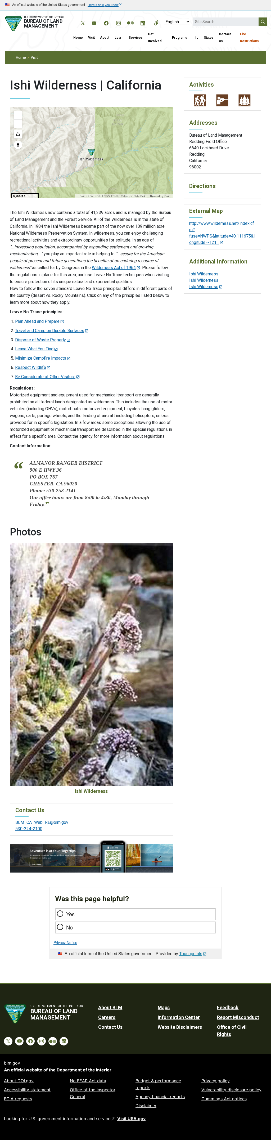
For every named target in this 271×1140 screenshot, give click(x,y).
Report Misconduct (238, 1017)
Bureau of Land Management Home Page (35, 23)
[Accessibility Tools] (156, 22)
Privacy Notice (65, 942)
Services (136, 37)
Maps (164, 1007)
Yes (70, 914)
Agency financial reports (160, 1096)
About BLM (110, 1007)
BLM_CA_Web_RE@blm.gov (41, 822)
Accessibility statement (27, 1089)
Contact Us (225, 37)
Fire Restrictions (249, 37)
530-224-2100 (28, 828)
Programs (179, 37)
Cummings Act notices (224, 1098)
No (69, 927)
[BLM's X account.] (82, 19)
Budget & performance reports (158, 1084)
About (104, 37)
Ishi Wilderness (203, 273)
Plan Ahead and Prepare (37, 321)
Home (78, 37)
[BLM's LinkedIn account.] (142, 22)
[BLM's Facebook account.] (106, 22)
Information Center (179, 1017)
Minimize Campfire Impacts (40, 358)
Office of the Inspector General (92, 1093)
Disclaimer (146, 1105)
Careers (106, 1017)
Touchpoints (190, 953)
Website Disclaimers (180, 1027)
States (209, 37)
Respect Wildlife (30, 367)
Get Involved (154, 37)
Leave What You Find (34, 348)
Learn (119, 37)
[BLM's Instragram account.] (118, 22)
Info (195, 37)
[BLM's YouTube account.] (94, 22)
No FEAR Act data (88, 1080)
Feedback (227, 1007)
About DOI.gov (19, 1080)
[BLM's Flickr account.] (130, 19)
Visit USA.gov (131, 1118)
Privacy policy (215, 1080)
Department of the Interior (84, 1069)
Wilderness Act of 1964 (114, 267)
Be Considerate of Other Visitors (45, 376)
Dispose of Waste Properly (40, 339)
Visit (91, 37)
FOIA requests (18, 1098)
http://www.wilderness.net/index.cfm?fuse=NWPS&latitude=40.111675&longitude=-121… (222, 233)
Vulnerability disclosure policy (231, 1089)
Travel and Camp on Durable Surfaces (49, 330)
